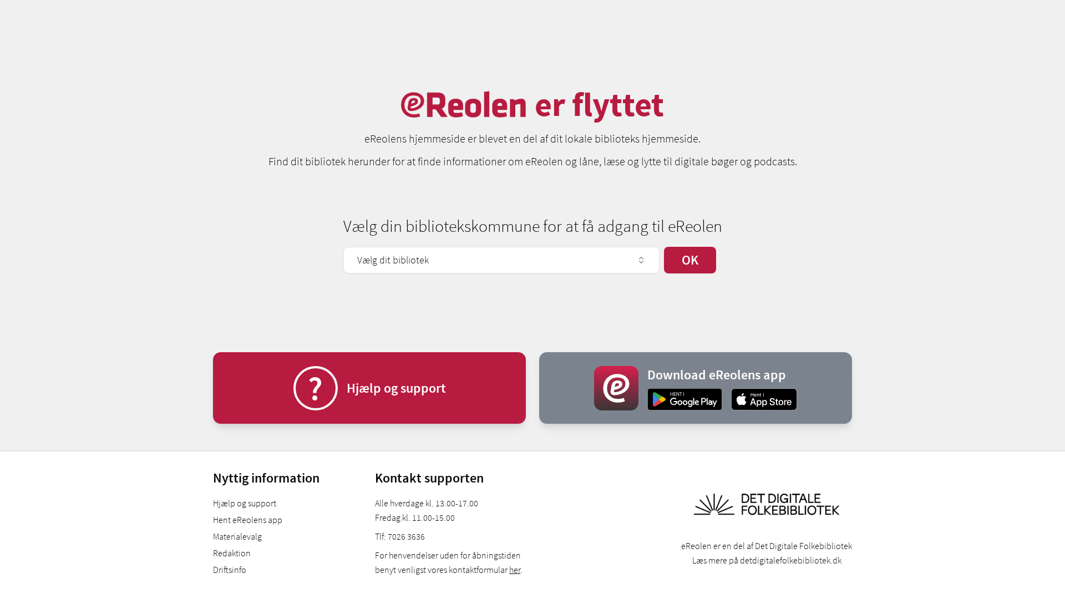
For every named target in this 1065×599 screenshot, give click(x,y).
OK (690, 259)
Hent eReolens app (247, 519)
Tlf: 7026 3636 (400, 536)
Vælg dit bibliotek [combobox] (393, 259)
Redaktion (232, 553)
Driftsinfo (229, 569)
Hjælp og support (244, 503)
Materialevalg (237, 536)
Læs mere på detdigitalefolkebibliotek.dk (766, 560)
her (514, 569)
